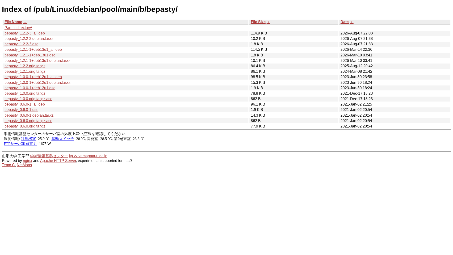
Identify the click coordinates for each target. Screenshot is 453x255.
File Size (258, 22)
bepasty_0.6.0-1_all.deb (24, 104)
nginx (27, 161)
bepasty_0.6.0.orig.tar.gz (24, 126)
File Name (13, 22)
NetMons (24, 165)
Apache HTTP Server (58, 161)
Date (344, 22)
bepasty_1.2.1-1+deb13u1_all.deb (33, 49)
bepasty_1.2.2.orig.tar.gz (24, 66)
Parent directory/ (18, 28)
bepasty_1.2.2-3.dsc (21, 44)
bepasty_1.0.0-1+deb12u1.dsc (29, 88)
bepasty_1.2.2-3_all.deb (24, 33)
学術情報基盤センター (49, 156)
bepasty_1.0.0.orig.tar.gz (24, 93)
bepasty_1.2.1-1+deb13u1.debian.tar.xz (37, 61)
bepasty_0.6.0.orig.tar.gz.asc (28, 121)
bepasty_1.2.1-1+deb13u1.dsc (29, 55)
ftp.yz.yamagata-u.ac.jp (88, 156)
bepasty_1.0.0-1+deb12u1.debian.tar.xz (37, 83)
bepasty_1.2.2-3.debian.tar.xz (29, 39)
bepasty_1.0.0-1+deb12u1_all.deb (33, 77)
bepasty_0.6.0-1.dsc (21, 110)
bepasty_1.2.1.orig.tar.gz (24, 71)
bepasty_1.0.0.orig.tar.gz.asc (28, 99)
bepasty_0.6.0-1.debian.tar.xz (29, 115)
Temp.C (8, 165)
